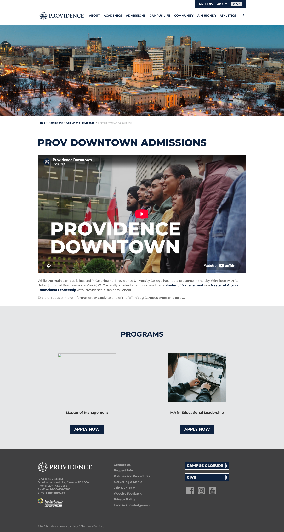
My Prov (206, 4)
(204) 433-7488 (57, 485)
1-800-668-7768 (60, 489)
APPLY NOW (87, 429)
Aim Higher (206, 15)
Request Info (123, 470)
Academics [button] (113, 15)
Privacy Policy (124, 499)
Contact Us (122, 465)
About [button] (94, 15)
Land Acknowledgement (132, 505)
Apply (222, 4)
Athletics (228, 15)
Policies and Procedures (132, 476)
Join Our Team (124, 488)
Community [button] (183, 15)
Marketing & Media (128, 482)
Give (236, 4)
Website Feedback (128, 493)
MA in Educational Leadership (197, 413)
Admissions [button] (136, 15)
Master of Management (184, 285)
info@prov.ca (56, 492)
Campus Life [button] (160, 15)
